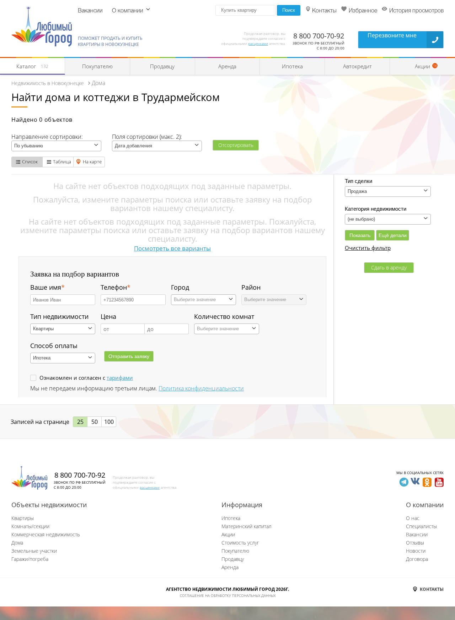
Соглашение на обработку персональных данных (227, 595)
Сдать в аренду (389, 267)
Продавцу (162, 66)
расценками (258, 43)
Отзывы (415, 542)
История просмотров (416, 11)
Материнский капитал (246, 526)
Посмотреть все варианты (172, 248)
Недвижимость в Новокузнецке (47, 83)
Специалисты (421, 526)
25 (80, 422)
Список (30, 161)
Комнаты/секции (30, 526)
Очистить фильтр (368, 247)
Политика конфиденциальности (201, 388)
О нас (412, 518)
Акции (228, 534)
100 (109, 422)
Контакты (324, 11)
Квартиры (22, 518)
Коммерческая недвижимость (45, 534)
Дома (17, 542)
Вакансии (90, 11)
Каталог (32, 66)
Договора (417, 559)
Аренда (227, 66)
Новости (415, 550)
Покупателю (97, 66)
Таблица (62, 161)
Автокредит (357, 66)
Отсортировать (235, 145)
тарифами (120, 377)
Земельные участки (34, 550)
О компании (127, 11)
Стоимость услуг (240, 542)
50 (94, 422)
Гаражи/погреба (29, 559)
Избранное (363, 11)
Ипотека (292, 66)
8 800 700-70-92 (318, 36)
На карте (92, 161)
